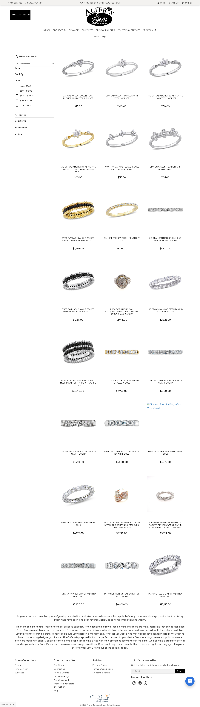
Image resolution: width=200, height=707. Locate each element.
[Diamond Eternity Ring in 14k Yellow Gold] (122, 209)
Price (17, 80)
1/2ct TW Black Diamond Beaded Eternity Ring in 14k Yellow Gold (78, 239)
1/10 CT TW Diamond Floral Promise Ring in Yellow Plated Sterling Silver (78, 169)
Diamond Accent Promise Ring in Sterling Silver (122, 97)
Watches (19, 672)
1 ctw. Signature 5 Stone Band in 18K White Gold (121, 595)
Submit (180, 671)
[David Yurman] (20, 14)
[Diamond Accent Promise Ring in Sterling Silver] (122, 67)
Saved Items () (8, 704)
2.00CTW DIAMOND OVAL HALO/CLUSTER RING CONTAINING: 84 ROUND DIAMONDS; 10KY (121, 311)
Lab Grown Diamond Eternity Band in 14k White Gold (165, 310)
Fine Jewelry (59, 30)
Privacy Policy (99, 665)
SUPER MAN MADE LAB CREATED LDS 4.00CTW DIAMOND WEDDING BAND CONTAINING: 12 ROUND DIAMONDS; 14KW (165, 525)
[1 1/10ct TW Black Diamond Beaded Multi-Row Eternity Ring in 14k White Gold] (78, 352)
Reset (18, 68)
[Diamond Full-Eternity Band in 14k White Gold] (165, 565)
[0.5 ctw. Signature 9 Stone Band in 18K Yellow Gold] (122, 352)
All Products (20, 115)
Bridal (47, 30)
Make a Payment (34, 3)
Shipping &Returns (102, 672)
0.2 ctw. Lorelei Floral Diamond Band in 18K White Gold (165, 239)
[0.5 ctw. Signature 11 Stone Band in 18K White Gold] (165, 352)
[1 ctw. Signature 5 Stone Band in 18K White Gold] (122, 565)
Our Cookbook (61, 680)
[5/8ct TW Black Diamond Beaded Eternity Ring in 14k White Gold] (78, 280)
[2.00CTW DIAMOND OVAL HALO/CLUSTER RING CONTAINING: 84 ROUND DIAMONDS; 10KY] (122, 280)
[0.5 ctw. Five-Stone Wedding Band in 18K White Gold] (78, 423)
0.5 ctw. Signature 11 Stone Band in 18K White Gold (165, 381)
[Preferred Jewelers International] (100, 698)
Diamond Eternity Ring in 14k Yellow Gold (122, 239)
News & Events (61, 672)
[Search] (155, 30)
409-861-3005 (16, 3)
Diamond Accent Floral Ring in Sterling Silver (165, 168)
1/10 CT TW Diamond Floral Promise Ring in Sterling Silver (165, 97)
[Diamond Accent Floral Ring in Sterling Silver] (165, 138)
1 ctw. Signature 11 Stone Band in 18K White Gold (78, 595)
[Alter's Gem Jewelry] (100, 16)
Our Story (59, 665)
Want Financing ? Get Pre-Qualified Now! (100, 3)
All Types (19, 134)
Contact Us (59, 668)
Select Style (20, 121)
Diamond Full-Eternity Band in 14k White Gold (165, 595)
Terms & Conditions (102, 668)
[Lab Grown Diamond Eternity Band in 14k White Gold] (165, 280)
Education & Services (129, 30)
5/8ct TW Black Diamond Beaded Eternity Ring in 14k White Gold (78, 310)
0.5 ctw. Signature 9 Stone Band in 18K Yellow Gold (122, 381)
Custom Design (62, 676)
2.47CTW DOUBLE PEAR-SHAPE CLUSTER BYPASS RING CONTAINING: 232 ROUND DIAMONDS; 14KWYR (122, 525)
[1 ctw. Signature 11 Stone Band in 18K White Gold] (78, 565)
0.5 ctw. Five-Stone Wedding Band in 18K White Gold (78, 452)
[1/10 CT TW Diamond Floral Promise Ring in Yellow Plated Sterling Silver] (78, 138)
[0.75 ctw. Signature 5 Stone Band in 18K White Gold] (122, 423)
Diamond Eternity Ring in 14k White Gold (165, 452)
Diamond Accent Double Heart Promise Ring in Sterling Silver (78, 97)
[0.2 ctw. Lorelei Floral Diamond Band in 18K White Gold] (165, 209)
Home (96, 36)
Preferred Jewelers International (64, 685)
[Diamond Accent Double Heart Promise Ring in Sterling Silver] (78, 67)
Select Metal (21, 127)
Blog (56, 690)
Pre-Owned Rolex (105, 30)
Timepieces (87, 30)
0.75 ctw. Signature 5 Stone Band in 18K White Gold (121, 452)
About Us (148, 30)
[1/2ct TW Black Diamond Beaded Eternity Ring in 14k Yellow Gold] (78, 209)
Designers (74, 30)
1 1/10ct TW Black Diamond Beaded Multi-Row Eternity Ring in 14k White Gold (78, 383)
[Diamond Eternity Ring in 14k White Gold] (165, 423)
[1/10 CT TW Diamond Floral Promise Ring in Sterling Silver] (165, 67)
